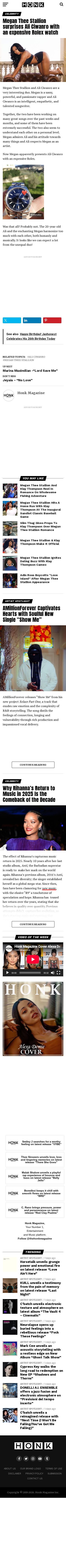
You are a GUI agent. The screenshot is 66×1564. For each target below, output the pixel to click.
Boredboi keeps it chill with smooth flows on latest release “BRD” (41, 1193)
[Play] (7, 973)
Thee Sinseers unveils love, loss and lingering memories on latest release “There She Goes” (41, 1159)
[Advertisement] (33, 284)
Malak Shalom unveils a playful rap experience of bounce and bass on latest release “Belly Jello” (41, 1176)
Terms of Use (53, 1468)
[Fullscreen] (58, 973)
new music (49, 888)
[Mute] (52, 973)
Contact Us (35, 1478)
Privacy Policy (34, 1473)
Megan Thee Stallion (19, 360)
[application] (33, 959)
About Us (10, 1468)
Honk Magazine (31, 393)
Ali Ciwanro (37, 357)
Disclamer (14, 1473)
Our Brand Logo (30, 1468)
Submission (55, 1473)
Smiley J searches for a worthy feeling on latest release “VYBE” (41, 1143)
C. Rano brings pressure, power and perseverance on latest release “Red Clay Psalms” (41, 1210)
